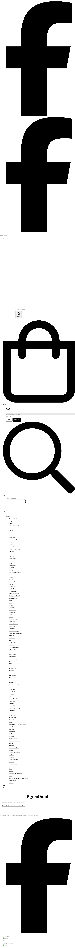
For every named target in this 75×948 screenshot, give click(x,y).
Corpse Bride (12, 582)
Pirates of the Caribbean (15, 698)
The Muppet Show (13, 759)
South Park (11, 727)
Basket (9, 419)
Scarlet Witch (12, 715)
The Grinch (11, 757)
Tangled (11, 750)
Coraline (11, 579)
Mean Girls (11, 666)
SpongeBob (12, 731)
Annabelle (11, 528)
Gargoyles (11, 607)
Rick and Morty (12, 710)
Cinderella (11, 575)
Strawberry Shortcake (14, 741)
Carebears (11, 560)
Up (9, 766)
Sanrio (10, 712)
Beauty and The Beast (14, 549)
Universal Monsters (13, 764)
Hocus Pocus (12, 626)
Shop (4, 511)
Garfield (11, 605)
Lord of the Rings (13, 659)
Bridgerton (11, 556)
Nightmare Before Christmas (16, 684)
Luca (10, 661)
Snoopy (11, 722)
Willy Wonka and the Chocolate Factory (18, 778)
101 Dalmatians (13, 518)
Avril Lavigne (12, 537)
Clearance (8, 514)
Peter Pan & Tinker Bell (15, 691)
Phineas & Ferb (12, 694)
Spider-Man (12, 729)
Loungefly (8, 516)
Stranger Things (13, 738)
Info (4, 785)
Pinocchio (11, 696)
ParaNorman (12, 689)
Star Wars (11, 736)
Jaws (10, 640)
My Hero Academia (13, 680)
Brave (10, 553)
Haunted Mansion (13, 624)
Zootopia (11, 783)
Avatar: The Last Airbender (15, 535)
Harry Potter (12, 621)
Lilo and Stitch (12, 654)
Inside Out (11, 635)
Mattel (10, 663)
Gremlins (11, 617)
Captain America (13, 558)
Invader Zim (12, 638)
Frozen (10, 603)
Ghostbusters (12, 610)
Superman (11, 745)
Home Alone (12, 628)
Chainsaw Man (12, 565)
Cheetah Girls (12, 567)
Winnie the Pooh (13, 780)
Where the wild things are (15, 773)
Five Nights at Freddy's (14, 596)
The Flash (11, 755)
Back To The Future (13, 539)
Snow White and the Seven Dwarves (17, 724)
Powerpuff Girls (12, 705)
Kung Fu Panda (12, 649)
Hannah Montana (13, 619)
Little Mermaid (12, 656)
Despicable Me (12, 589)
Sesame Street (12, 717)
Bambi (10, 542)
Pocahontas (12, 701)
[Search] (24, 501)
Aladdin (11, 523)
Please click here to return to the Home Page (13, 806)
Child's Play (12, 570)
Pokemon (11, 703)
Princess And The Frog (14, 708)
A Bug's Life (12, 521)
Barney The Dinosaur (14, 546)
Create (37, 815)
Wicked (10, 776)
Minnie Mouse (12, 670)
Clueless (11, 577)
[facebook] (39, 115)
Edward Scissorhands (14, 593)
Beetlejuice (11, 551)
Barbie (10, 544)
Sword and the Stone (14, 748)
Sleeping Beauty (13, 720)
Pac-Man (11, 687)
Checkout (16, 419)
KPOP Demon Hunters (14, 647)
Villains (10, 769)
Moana (10, 673)
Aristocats (11, 530)
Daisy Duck (11, 584)
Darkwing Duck (12, 586)
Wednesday (11, 771)
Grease (10, 614)
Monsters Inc (12, 677)
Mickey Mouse (12, 668)
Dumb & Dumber (13, 591)
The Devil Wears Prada (14, 752)
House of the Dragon (14, 631)
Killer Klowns (12, 642)
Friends (10, 600)
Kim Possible (12, 645)
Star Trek (11, 734)
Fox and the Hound (13, 598)
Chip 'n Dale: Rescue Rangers (16, 572)
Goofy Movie (12, 612)
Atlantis (11, 532)
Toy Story (11, 762)
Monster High (12, 675)
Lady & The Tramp (13, 652)
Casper (10, 563)
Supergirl (11, 743)
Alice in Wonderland (14, 525)
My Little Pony (12, 682)
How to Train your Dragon (15, 633)
